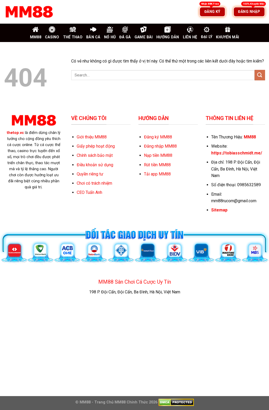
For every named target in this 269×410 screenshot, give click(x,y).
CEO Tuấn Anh (89, 192)
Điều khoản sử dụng (95, 164)
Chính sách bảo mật (95, 155)
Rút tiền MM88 (157, 164)
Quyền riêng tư (90, 174)
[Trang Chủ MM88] (29, 12)
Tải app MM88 (157, 174)
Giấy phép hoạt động (96, 146)
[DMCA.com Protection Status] (175, 402)
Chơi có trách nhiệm (94, 183)
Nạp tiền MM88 (158, 155)
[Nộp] (260, 75)
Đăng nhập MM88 (160, 146)
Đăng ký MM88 (158, 136)
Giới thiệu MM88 (92, 136)
